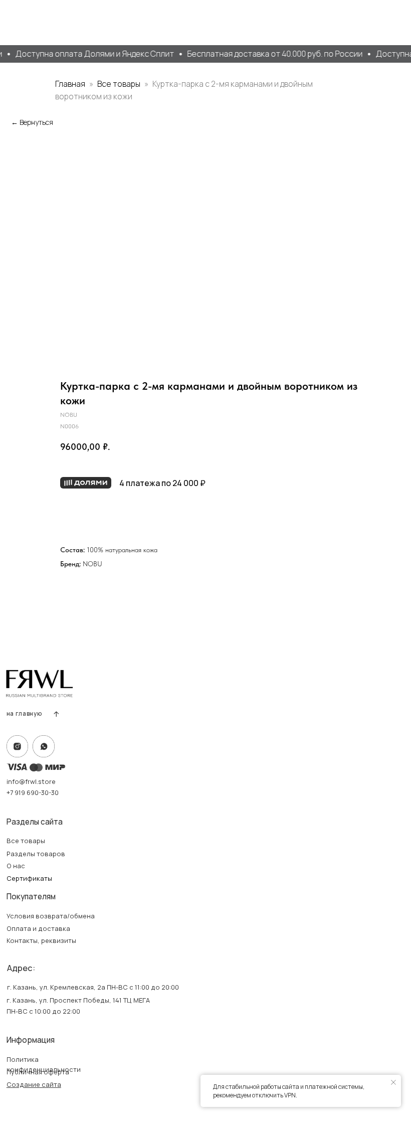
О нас (16, 865)
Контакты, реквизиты (41, 940)
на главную (24, 713)
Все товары (119, 83)
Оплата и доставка (38, 928)
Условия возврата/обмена (51, 915)
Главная (70, 83)
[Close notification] (393, 1082)
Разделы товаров (36, 853)
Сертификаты (29, 878)
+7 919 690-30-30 (33, 792)
